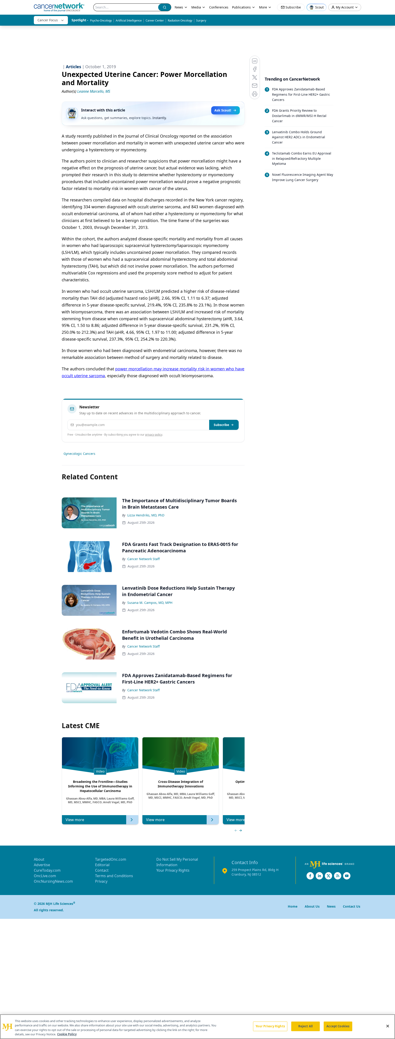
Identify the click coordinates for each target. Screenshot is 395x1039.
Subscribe (221, 425)
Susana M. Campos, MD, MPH (149, 602)
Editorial (102, 864)
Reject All (305, 1026)
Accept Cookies (337, 1026)
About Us (312, 906)
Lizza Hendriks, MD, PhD (145, 515)
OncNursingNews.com (53, 881)
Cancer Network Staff (143, 559)
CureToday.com (47, 870)
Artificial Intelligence (129, 20)
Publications (241, 7)
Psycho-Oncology (101, 20)
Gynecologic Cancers (79, 453)
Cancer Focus (47, 20)
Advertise (42, 864)
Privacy (101, 881)
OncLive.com (45, 875)
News (179, 7)
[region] (197, 1026)
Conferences (218, 7)
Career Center (155, 20)
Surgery (201, 20)
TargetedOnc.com (110, 859)
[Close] (388, 1026)
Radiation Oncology (180, 20)
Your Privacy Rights (172, 870)
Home (292, 906)
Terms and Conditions (114, 875)
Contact (102, 870)
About (39, 859)
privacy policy (153, 435)
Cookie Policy (67, 1034)
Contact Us (351, 906)
